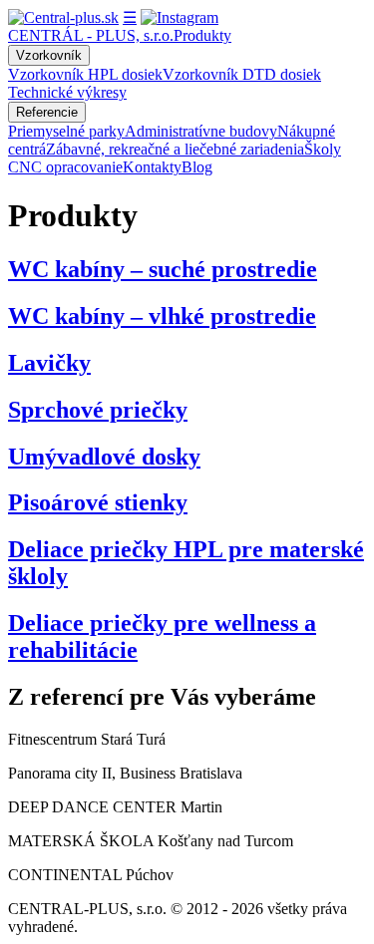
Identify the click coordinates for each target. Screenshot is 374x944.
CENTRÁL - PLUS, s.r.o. (91, 35)
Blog (197, 166)
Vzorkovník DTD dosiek (242, 74)
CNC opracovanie (65, 166)
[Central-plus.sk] (63, 17)
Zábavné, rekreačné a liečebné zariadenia (175, 149)
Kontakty (152, 166)
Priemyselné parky (66, 131)
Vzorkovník (49, 55)
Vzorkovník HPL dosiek (85, 74)
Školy (322, 149)
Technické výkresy (67, 92)
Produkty (202, 35)
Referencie (47, 112)
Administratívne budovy (201, 131)
